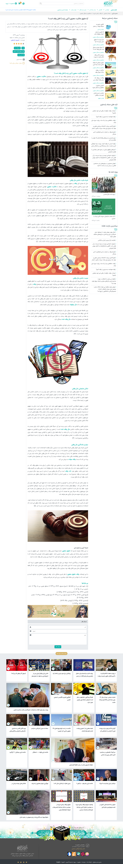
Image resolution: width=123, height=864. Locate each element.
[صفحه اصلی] (26, 862)
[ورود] (24, 862)
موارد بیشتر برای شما (16, 63)
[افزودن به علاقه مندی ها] (18, 862)
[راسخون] (111, 6)
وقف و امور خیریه (97, 13)
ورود (7, 3)
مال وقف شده (17, 48)
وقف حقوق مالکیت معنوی (18, 51)
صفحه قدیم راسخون (62, 10)
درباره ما (84, 862)
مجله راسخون (107, 13)
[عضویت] (21, 862)
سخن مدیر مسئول (97, 862)
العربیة (63, 862)
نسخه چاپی (19, 59)
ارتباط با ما (89, 862)
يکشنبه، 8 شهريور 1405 (31, 10)
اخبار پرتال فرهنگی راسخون (78, 849)
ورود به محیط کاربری (71, 862)
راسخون (113, 10)
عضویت (11, 3)
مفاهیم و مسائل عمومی (85, 13)
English (58, 862)
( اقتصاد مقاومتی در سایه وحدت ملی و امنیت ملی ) (16, 10)
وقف (23, 48)
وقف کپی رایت (21, 55)
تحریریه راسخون (15, 40)
